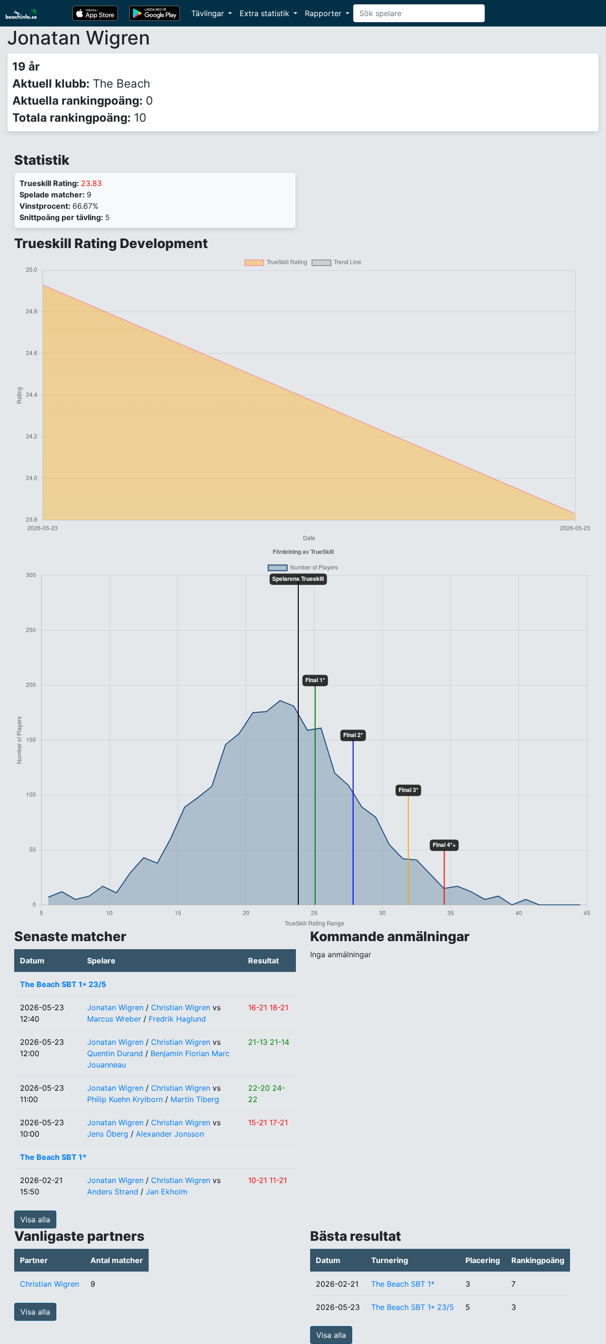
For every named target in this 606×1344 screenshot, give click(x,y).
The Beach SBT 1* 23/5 (63, 984)
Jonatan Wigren (115, 1007)
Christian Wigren (180, 1007)
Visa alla (35, 1219)
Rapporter (324, 13)
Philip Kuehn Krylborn (125, 1099)
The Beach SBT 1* (53, 1157)
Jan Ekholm (166, 1191)
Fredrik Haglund (177, 1019)
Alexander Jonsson (170, 1134)
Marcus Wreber (114, 1019)
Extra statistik (266, 13)
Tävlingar (208, 13)
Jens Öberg (107, 1134)
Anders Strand (112, 1191)
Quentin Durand (115, 1053)
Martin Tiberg (194, 1099)
